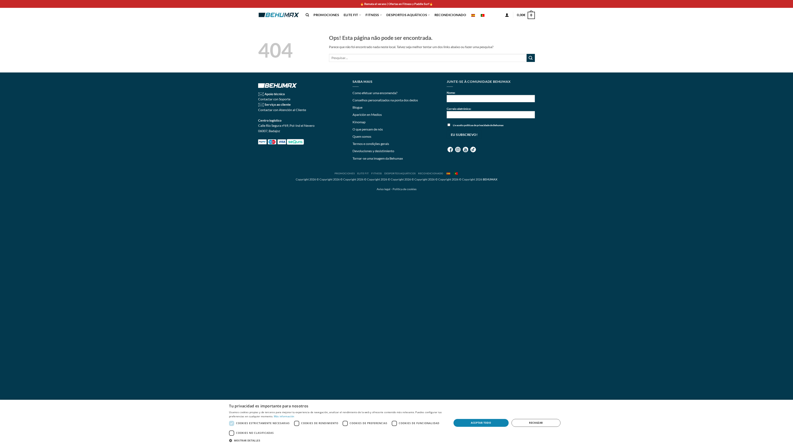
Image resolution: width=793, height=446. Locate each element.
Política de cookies (405, 189)
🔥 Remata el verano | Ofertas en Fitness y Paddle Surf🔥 (396, 4)
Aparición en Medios (367, 114)
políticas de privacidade (477, 125)
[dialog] (396, 423)
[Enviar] (531, 58)
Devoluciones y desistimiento (373, 151)
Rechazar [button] (536, 423)
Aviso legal (383, 189)
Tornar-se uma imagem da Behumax (378, 158)
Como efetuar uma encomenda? (375, 93)
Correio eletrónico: (459, 108)
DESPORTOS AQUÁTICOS (406, 15)
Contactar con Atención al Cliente (282, 110)
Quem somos (362, 136)
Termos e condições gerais (371, 144)
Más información (284, 416)
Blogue (357, 107)
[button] (307, 15)
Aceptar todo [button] (481, 423)
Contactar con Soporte (274, 99)
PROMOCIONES (326, 15)
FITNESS (372, 15)
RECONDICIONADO (450, 15)
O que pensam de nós (368, 129)
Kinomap (359, 122)
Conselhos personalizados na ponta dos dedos (385, 100)
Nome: (451, 92)
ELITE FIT (351, 15)
